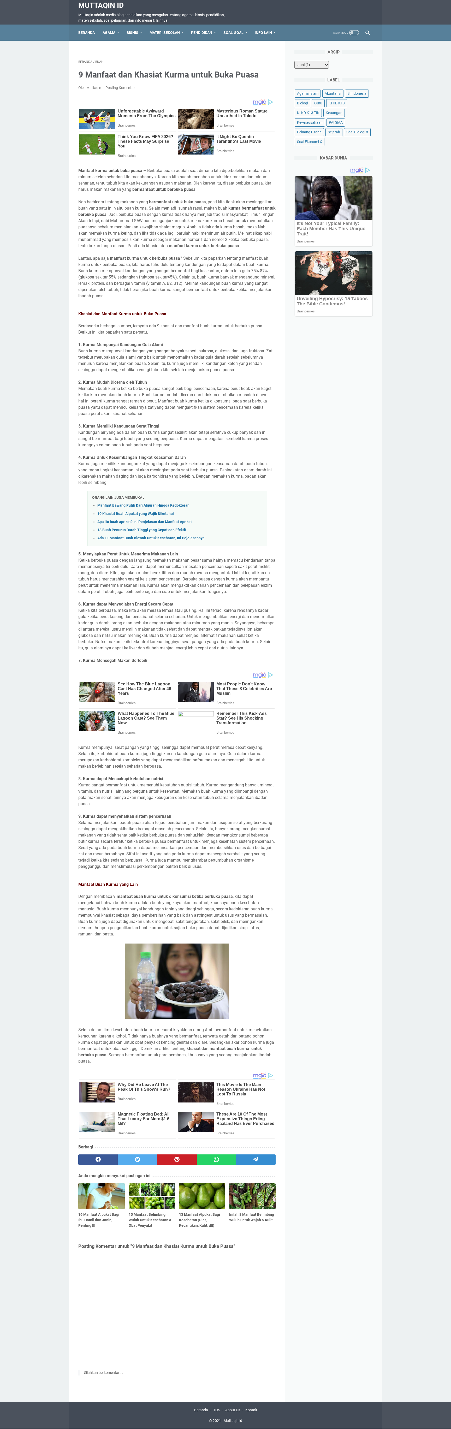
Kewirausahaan (310, 122)
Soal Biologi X (357, 132)
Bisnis (132, 33)
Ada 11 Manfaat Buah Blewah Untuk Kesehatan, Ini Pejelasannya (151, 538)
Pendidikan (201, 33)
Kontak (251, 1410)
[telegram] (256, 1159)
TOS (216, 1410)
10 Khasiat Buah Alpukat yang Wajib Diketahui (135, 514)
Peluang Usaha (309, 132)
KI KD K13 (337, 103)
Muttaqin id (101, 5)
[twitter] (137, 1159)
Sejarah (334, 132)
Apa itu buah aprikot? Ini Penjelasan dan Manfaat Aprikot (144, 522)
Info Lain (263, 33)
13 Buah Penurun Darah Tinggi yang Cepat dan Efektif (141, 530)
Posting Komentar (120, 88)
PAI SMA (336, 122)
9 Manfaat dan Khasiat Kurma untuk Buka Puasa (168, 75)
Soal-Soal (233, 33)
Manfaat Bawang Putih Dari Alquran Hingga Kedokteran (143, 505)
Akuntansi (333, 93)
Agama (109, 33)
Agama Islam (307, 93)
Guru (318, 103)
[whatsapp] (216, 1159)
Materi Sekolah (165, 33)
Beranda (86, 33)
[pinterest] (177, 1159)
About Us (232, 1410)
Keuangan (334, 113)
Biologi (302, 103)
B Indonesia (356, 93)
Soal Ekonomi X (309, 142)
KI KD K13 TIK (308, 113)
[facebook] (98, 1159)
